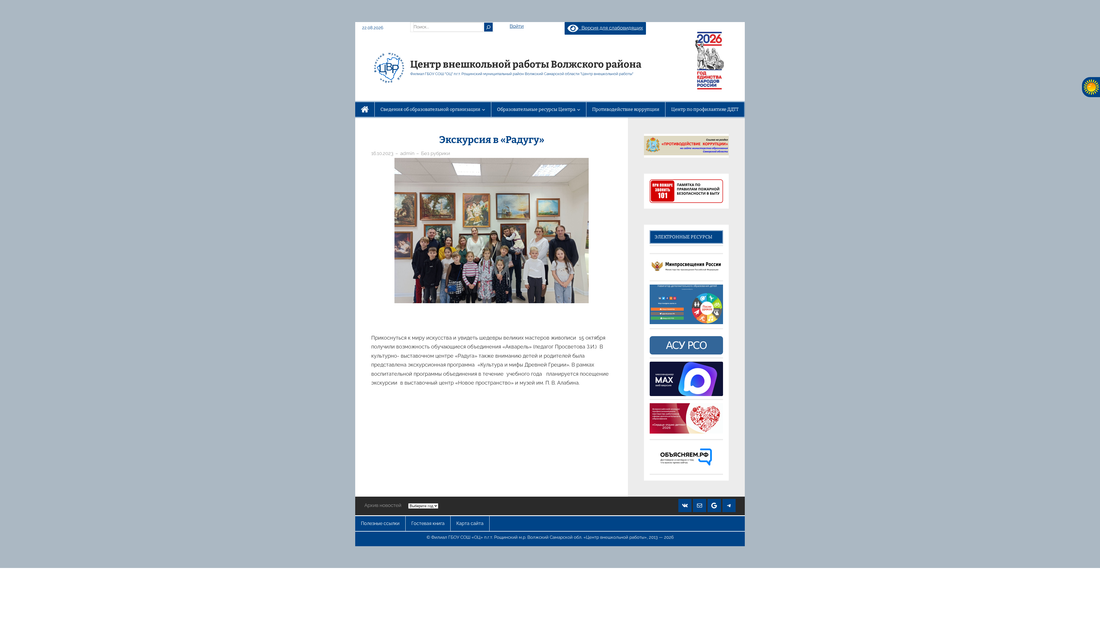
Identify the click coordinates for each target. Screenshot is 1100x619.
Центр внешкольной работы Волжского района (525, 64)
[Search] (488, 27)
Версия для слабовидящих (611, 28)
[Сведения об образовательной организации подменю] (483, 109)
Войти (517, 26)
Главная (365, 109)
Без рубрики (435, 153)
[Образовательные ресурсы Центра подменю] (578, 109)
